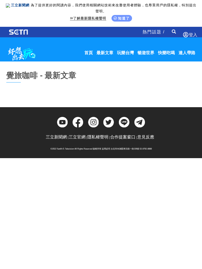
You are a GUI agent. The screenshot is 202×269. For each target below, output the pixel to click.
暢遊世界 (146, 52)
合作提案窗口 (122, 137)
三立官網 (77, 137)
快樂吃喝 (166, 52)
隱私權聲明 (97, 137)
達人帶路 (187, 52)
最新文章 (105, 52)
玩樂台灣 (125, 52)
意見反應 (145, 137)
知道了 (124, 18)
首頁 (88, 52)
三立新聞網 (56, 137)
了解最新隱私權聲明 (89, 18)
